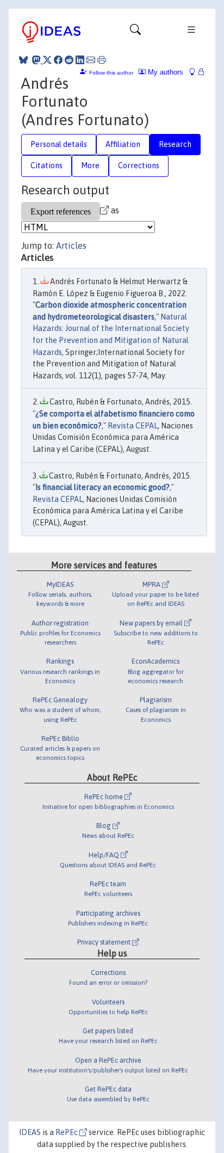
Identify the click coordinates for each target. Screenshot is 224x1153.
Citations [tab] (46, 165)
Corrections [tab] (138, 165)
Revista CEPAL (133, 425)
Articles (71, 245)
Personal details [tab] (58, 144)
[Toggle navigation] (135, 32)
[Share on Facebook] (58, 60)
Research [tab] (175, 144)
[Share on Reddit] (69, 60)
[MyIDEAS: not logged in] (195, 72)
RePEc (67, 1132)
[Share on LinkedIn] (80, 60)
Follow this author (111, 73)
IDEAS (30, 1132)
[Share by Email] (90, 60)
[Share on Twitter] (47, 60)
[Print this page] (101, 60)
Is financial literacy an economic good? (102, 487)
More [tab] (90, 165)
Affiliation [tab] (122, 144)
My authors (164, 72)
